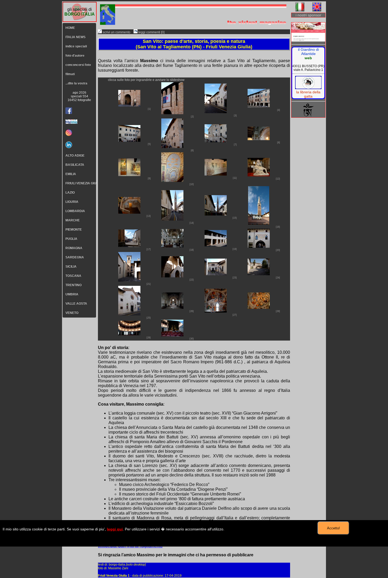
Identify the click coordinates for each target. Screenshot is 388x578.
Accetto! (333, 528)
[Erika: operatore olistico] (308, 32)
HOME (70, 28)
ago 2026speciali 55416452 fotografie (79, 96)
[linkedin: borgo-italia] (79, 145)
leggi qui (115, 529)
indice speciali (76, 46)
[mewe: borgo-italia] (79, 121)
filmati (70, 74)
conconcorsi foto (78, 65)
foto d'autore (74, 55)
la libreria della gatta (308, 94)
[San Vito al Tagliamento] (129, 105)
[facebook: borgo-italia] (69, 111)
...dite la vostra (76, 83)
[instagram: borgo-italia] (79, 133)
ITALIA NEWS (75, 37)
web (308, 58)
